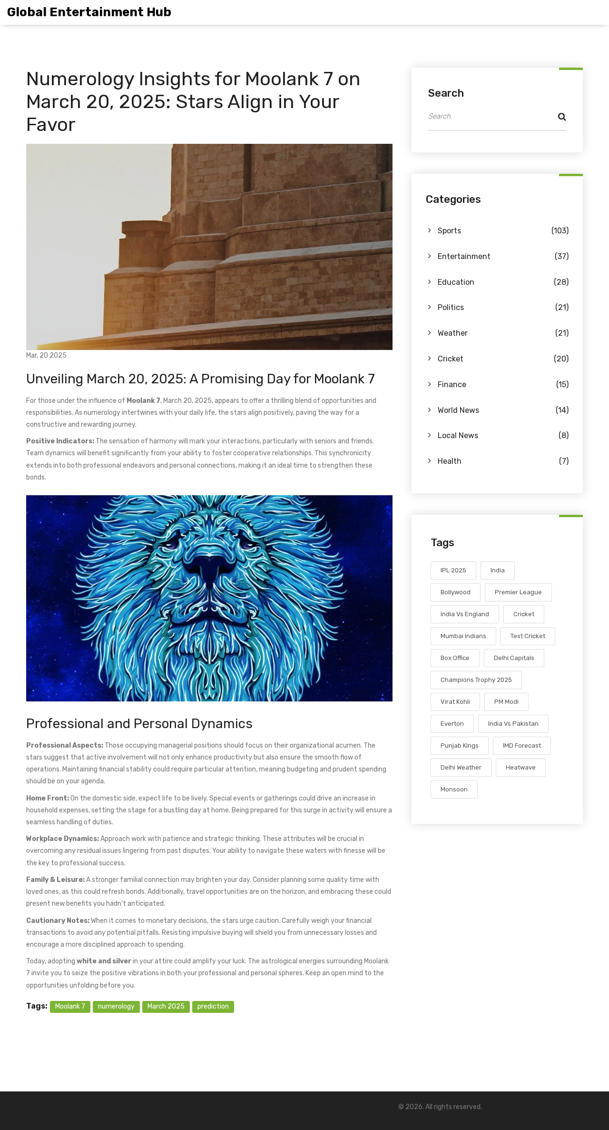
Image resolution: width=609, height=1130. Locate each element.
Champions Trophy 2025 (476, 679)
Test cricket (528, 636)
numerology (116, 1006)
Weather (503, 333)
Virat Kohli (455, 701)
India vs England (465, 614)
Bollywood (456, 592)
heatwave (521, 767)
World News (503, 410)
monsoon (454, 789)
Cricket (503, 358)
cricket (523, 614)
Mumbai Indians (463, 636)
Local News (503, 435)
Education (503, 282)
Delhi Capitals (514, 657)
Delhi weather (461, 767)
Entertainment (503, 256)
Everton (452, 723)
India (498, 570)
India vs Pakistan (513, 723)
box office (455, 657)
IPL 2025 (453, 570)
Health (503, 461)
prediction (213, 1006)
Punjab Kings (460, 745)
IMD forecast (522, 745)
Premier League (518, 592)
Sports (503, 230)
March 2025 (166, 1006)
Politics (503, 307)
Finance (503, 384)
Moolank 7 (70, 1006)
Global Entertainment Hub (89, 12)
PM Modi (506, 701)
